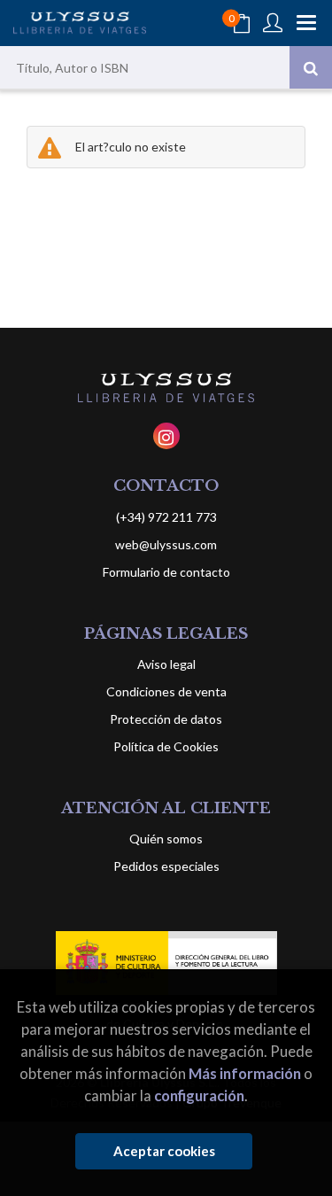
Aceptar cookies (164, 1151)
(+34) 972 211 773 (166, 516)
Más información (245, 1073)
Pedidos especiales (166, 866)
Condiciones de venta (166, 691)
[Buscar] (311, 67)
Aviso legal (166, 664)
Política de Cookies (166, 746)
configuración (199, 1095)
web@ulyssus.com (166, 544)
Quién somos (166, 838)
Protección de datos (166, 718)
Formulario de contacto (166, 571)
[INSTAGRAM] (166, 436)
